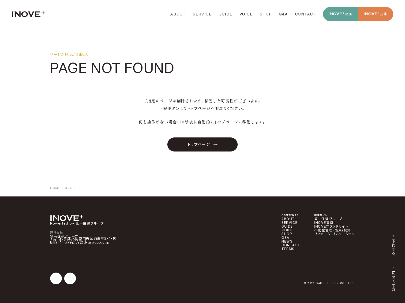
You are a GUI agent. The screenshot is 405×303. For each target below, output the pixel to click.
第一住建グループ (64, 236)
